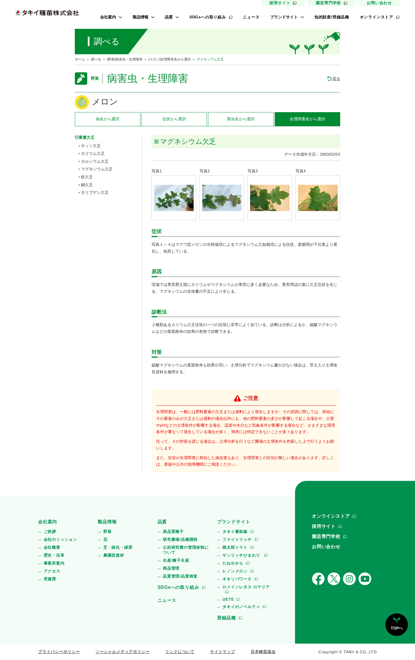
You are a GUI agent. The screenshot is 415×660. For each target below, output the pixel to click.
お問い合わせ (379, 3)
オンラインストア (376, 17)
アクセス (52, 571)
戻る (336, 78)
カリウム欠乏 (93, 153)
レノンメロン (235, 571)
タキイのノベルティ (241, 606)
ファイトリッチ (237, 539)
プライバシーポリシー (59, 651)
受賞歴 (50, 579)
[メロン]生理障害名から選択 (169, 59)
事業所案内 (54, 563)
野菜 (107, 531)
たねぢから (232, 563)
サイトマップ (222, 651)
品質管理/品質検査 (180, 576)
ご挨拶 (50, 531)
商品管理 (171, 568)
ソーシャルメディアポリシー (122, 651)
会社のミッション (60, 539)
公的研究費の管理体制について (186, 550)
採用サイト (279, 3)
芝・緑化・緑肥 (118, 547)
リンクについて (180, 651)
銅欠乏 (87, 185)
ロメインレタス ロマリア (246, 587)
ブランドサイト (284, 17)
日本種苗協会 (263, 651)
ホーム (80, 59)
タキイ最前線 (235, 531)
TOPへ (397, 628)
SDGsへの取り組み (207, 17)
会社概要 (52, 547)
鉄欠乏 (87, 177)
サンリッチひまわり (241, 555)
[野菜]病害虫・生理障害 (125, 59)
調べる (96, 59)
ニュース (251, 17)
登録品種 (226, 617)
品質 (169, 17)
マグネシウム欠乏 (97, 169)
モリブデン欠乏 (95, 192)
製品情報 (140, 17)
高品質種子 (173, 531)
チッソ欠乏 (91, 146)
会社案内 (108, 17)
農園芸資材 (113, 555)
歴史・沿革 (54, 555)
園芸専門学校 (328, 3)
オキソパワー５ (237, 579)
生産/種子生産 (176, 560)
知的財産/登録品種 (331, 17)
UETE (228, 599)
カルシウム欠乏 (95, 161)
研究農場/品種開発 (180, 539)
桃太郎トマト (235, 547)
